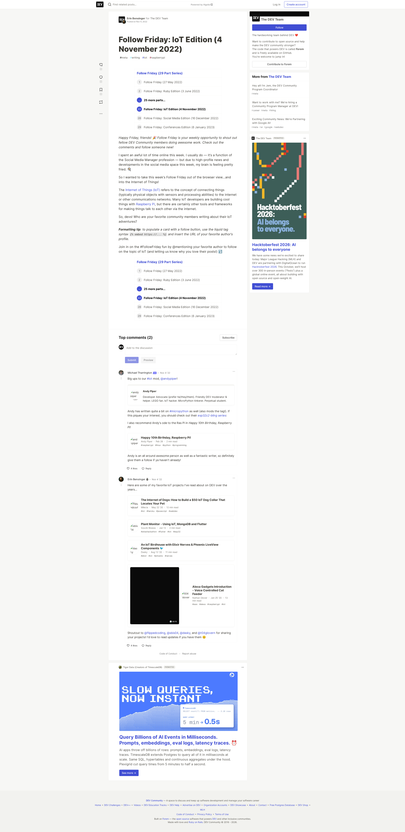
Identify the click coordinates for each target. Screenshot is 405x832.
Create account (296, 4)
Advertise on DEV (191, 805)
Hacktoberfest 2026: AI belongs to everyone (274, 247)
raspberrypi (157, 57)
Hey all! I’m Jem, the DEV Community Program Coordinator (274, 89)
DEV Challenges (112, 805)
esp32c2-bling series (212, 415)
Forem (165, 818)
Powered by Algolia (200, 4)
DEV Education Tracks (155, 805)
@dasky (185, 633)
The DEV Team (159, 18)
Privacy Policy (204, 814)
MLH (202, 809)
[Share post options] (101, 114)
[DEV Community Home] (100, 4)
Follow (279, 27)
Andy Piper (149, 391)
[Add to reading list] (101, 91)
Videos (137, 805)
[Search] (109, 4)
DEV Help (174, 805)
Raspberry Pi (145, 204)
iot (144, 57)
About (252, 805)
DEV (214, 818)
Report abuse (189, 653)
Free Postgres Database (282, 805)
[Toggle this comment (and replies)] (121, 378)
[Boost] (101, 102)
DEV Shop (303, 805)
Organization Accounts (215, 805)
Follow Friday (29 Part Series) (160, 73)
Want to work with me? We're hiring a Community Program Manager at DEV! (275, 106)
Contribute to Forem (279, 64)
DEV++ (127, 805)
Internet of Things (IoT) (142, 190)
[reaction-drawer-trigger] (101, 66)
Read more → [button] (263, 286)
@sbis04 (172, 633)
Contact (262, 805)
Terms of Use (222, 814)
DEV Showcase (238, 805)
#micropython (179, 411)
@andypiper (169, 378)
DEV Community (154, 800)
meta (124, 57)
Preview (148, 360)
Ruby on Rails (196, 822)
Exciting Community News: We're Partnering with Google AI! (278, 122)
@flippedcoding (154, 633)
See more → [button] (129, 772)
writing (135, 57)
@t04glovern (206, 633)
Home (98, 805)
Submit (132, 360)
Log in (276, 4)
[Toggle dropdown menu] (233, 371)
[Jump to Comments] (101, 79)
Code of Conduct (168, 653)
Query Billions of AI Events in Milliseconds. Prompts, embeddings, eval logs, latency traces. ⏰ (178, 740)
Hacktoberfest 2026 (264, 266)
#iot (149, 378)
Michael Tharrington (140, 372)
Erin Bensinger (136, 18)
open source (182, 818)
